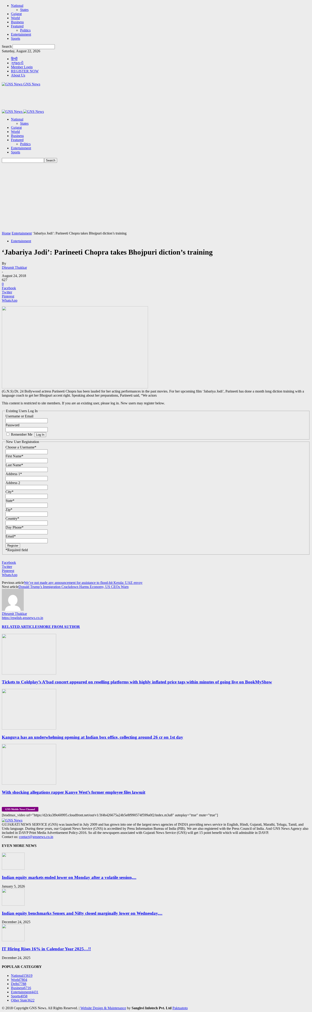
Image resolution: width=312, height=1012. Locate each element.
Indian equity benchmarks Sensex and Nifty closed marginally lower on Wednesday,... (82, 913)
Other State (22, 1000)
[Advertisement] (156, 197)
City (9, 492)
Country (12, 518)
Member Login (22, 67)
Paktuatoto (180, 1008)
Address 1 (13, 474)
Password (12, 425)
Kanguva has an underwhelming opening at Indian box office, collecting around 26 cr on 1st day (92, 737)
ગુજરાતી (17, 63)
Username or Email (19, 416)
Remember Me (21, 434)
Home (6, 233)
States (24, 10)
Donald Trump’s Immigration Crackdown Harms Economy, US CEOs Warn (74, 587)
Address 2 (12, 483)
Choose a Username (20, 447)
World (15, 18)
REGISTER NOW (25, 71)
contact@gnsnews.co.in (36, 837)
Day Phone (14, 527)
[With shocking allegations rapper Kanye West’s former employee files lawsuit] (29, 783)
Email (10, 536)
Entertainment (21, 34)
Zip (8, 509)
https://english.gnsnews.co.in (22, 618)
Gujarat (16, 14)
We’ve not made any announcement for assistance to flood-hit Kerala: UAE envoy (83, 583)
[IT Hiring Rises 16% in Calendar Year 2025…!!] (13, 940)
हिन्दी (14, 59)
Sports (15, 38)
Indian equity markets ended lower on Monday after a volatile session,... (69, 877)
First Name (14, 456)
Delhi (18, 984)
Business (17, 22)
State (9, 501)
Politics (25, 30)
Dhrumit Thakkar (14, 267)
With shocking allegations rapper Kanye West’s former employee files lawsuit (73, 792)
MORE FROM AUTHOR (60, 627)
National (17, 6)
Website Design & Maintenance (103, 1008)
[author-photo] (13, 609)
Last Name (14, 465)
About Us (18, 75)
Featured (17, 26)
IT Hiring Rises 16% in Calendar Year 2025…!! (46, 948)
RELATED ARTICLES (21, 627)
